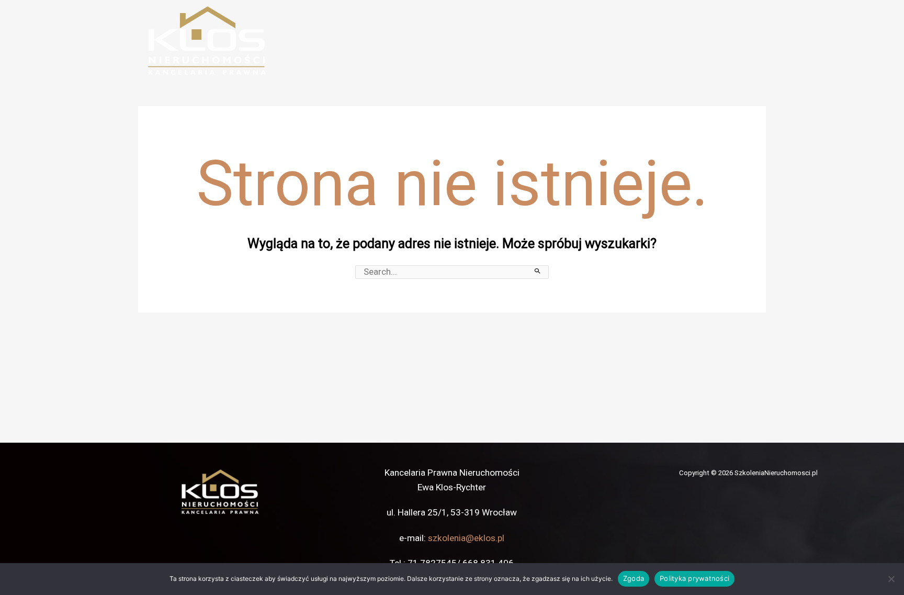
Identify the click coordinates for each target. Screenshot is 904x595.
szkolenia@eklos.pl (466, 538)
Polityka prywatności (694, 578)
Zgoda (633, 578)
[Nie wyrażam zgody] (891, 579)
